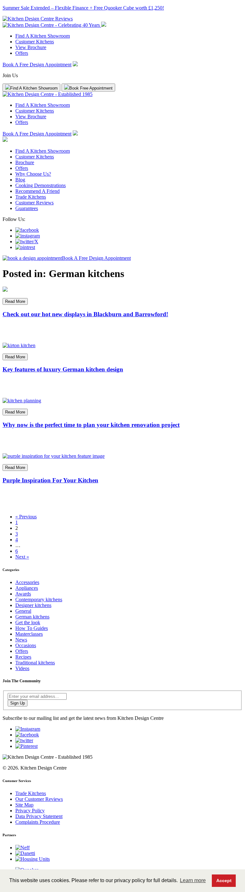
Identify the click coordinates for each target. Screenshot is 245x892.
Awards (23, 593)
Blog (20, 179)
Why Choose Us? (33, 174)
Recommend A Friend (37, 191)
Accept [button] (224, 880)
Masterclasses (29, 634)
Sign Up (17, 703)
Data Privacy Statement (39, 816)
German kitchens (32, 616)
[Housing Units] (32, 859)
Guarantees (26, 208)
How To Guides (31, 628)
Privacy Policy (30, 810)
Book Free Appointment (91, 88)
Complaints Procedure (37, 822)
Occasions (25, 645)
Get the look (27, 622)
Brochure (24, 162)
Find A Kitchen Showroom (42, 36)
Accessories (27, 582)
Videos (22, 668)
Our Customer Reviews (39, 799)
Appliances (26, 588)
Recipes (23, 657)
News (21, 639)
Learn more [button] (193, 880)
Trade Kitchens (30, 197)
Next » (22, 556)
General (23, 611)
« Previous (26, 516)
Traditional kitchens (35, 662)
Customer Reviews (34, 202)
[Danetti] (25, 853)
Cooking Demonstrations (40, 185)
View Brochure (30, 47)
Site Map (24, 805)
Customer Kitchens (34, 41)
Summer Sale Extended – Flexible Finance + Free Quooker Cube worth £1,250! (83, 8)
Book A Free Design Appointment (37, 64)
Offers (21, 53)
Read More (15, 301)
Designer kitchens (33, 605)
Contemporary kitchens (38, 599)
